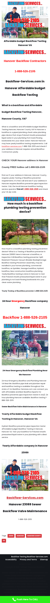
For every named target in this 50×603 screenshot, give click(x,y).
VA (4, 541)
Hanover (20, 536)
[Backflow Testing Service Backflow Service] (25, 3)
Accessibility (11, 559)
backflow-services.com (12, 146)
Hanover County (34, 536)
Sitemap (44, 559)
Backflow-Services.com (25, 498)
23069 (11, 536)
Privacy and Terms (28, 559)
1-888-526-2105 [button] (30, 189)
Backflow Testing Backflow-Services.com (29, 556)
